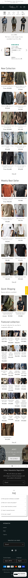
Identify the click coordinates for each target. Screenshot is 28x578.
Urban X (8, 569)
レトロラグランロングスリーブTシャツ (20, 107)
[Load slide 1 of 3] (12, 466)
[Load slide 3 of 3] (16, 466)
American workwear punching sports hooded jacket (24, 402)
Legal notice (23, 569)
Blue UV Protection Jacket (4, 417)
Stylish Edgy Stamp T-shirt (20, 277)
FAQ (4, 531)
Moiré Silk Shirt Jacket (4, 372)
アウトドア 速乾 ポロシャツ (7, 106)
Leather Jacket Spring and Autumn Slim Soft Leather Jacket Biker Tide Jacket (4, 355)
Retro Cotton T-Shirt (20, 218)
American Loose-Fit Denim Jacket (23, 372)
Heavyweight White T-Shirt (20, 238)
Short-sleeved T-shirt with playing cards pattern (20, 313)
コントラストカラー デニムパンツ (7, 146)
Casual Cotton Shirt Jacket (4, 401)
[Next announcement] (25, 2)
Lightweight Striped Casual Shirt (17, 417)
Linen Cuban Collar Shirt (23, 353)
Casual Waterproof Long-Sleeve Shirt (17, 402)
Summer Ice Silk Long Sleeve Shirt (10, 387)
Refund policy (7, 572)
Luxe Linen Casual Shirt (23, 386)
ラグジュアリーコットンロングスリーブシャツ (7, 166)
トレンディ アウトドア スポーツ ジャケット (7, 127)
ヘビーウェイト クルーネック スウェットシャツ (7, 199)
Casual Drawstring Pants (7, 277)
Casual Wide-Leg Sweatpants (7, 258)
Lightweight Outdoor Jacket (17, 372)
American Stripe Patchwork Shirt (17, 353)
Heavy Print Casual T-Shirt (20, 258)
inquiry (5, 534)
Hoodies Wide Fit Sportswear (4, 386)
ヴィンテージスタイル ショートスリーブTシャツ (7, 219)
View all (14, 173)
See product (14, 458)
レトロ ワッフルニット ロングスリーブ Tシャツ (20, 87)
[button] (3, 7)
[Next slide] (18, 466)
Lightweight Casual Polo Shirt (17, 339)
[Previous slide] (9, 466)
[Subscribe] (23, 482)
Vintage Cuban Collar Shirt (17, 386)
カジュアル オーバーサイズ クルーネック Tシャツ (7, 239)
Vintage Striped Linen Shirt (11, 401)
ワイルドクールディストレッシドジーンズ (20, 146)
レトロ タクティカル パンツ (7, 86)
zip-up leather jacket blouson (24, 339)
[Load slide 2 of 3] (14, 466)
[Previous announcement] (3, 2)
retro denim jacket (11, 417)
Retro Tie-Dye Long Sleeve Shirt (23, 417)
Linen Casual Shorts (7, 437)
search (5, 527)
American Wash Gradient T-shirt (20, 198)
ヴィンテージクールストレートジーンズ (20, 166)
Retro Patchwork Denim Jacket (10, 372)
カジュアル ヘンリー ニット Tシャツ (11, 339)
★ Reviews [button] (26, 290)
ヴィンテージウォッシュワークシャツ (20, 127)
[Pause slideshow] (26, 466)
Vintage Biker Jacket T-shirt (4, 339)
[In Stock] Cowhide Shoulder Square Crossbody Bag (7, 313)
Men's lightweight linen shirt (11, 354)
